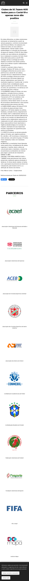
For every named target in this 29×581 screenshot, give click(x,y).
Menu (26, 2)
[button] (23, 3)
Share (4, 179)
